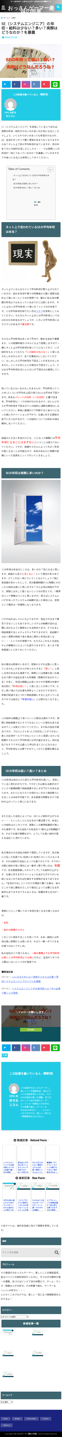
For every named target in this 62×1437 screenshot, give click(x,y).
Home (5, 1418)
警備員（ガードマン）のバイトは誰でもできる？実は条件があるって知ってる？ (52, 1169)
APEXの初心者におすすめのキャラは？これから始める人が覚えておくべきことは (9, 1206)
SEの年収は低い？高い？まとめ (26, 188)
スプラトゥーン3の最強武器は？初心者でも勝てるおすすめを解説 (52, 1205)
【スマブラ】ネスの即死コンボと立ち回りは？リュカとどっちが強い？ (23, 1206)
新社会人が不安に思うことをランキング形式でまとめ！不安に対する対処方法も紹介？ (23, 1170)
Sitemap (17, 1418)
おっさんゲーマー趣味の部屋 (31, 9)
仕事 (4, 1055)
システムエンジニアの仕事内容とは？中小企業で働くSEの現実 (8, 1167)
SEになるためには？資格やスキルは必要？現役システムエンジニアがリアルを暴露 (37, 1170)
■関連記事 (37, 203)
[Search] (56, 1252)
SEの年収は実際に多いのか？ (25, 184)
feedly (32, 1030)
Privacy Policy (31, 1418)
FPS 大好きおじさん (13, 1101)
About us (7, 1425)
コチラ (39, 311)
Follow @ (31, 1020)
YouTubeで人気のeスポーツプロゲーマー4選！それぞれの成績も (38, 1205)
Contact (45, 1418)
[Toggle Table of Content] (49, 169)
